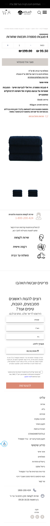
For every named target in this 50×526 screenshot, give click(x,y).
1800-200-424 (24, 490)
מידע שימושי (38, 445)
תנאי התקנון (27, 377)
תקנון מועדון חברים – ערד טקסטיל (31, 438)
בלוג (43, 409)
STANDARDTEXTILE (36, 433)
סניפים (42, 414)
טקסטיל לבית (44, 29)
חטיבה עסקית (39, 418)
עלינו (42, 398)
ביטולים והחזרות (38, 461)
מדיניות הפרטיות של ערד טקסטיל (32, 471)
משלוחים (41, 456)
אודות (42, 404)
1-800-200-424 (24, 218)
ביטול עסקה (40, 466)
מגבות (28, 29)
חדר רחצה (34, 29)
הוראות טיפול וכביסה (36, 116)
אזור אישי (41, 451)
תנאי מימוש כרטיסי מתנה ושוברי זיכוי (30, 476)
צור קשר (42, 481)
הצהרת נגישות (39, 428)
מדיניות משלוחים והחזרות (38, 77)
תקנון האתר (40, 424)
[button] (4, 444)
